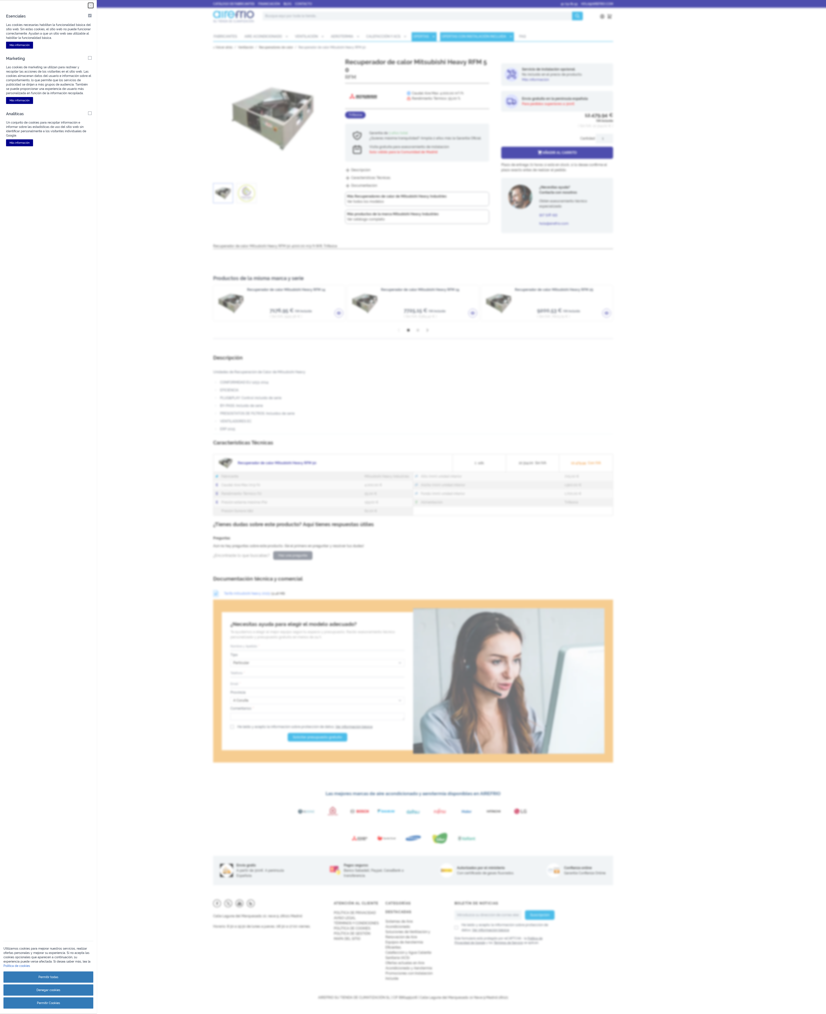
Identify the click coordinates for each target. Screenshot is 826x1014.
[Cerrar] (90, 5)
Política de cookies (16, 966)
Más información (20, 45)
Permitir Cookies (48, 1003)
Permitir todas (48, 977)
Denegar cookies (48, 990)
